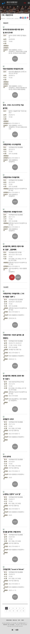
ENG (25, 2)
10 (17, 610)
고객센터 (22, 620)
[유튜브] (23, 18)
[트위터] (25, 18)
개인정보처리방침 (9, 620)
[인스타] (27, 18)
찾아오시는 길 (15, 620)
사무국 (19, 620)
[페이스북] (21, 18)
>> (23, 610)
